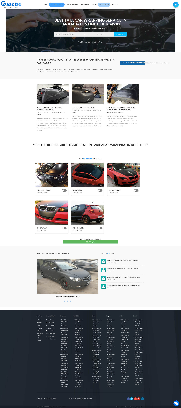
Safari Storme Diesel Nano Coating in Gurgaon (111, 375)
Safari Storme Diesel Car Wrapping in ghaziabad (65, 366)
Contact (40, 328)
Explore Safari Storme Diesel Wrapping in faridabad (133, 63)
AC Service (51, 331)
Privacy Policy (129, 407)
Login (39, 340)
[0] (175, 4)
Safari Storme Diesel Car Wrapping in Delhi (97, 362)
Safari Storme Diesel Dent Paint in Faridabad (79, 331)
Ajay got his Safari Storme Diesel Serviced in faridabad (123, 260)
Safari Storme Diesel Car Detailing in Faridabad (79, 383)
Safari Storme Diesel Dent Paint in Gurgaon (111, 331)
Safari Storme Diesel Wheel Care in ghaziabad (65, 349)
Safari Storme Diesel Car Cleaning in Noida (125, 338)
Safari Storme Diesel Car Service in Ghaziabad (65, 323)
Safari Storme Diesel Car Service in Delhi (97, 323)
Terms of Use (120, 407)
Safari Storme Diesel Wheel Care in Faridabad (79, 349)
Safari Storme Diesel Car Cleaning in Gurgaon (111, 340)
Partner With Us (40, 335)
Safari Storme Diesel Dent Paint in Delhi (97, 330)
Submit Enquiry (90, 242)
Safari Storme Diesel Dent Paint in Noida (125, 330)
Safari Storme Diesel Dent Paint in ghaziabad (65, 331)
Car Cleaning (51, 325)
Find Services (120, 34)
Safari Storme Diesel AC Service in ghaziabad (65, 357)
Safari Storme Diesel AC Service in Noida (125, 353)
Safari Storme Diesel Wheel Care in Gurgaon (111, 349)
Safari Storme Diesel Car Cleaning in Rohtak (139, 340)
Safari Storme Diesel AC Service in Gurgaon (111, 357)
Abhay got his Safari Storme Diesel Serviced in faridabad (123, 285)
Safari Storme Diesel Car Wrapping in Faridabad (79, 366)
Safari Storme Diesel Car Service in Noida (125, 323)
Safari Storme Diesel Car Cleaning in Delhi (97, 338)
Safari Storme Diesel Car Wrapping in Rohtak (139, 364)
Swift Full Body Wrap (67, 262)
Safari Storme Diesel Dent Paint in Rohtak (139, 331)
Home (40, 320)
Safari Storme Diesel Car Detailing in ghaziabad (65, 383)
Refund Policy (139, 407)
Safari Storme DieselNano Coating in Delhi (97, 371)
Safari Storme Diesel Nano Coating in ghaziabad (65, 375)
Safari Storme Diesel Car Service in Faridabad (79, 323)
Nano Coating (52, 336)
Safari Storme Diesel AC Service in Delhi (97, 353)
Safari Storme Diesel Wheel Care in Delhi (97, 346)
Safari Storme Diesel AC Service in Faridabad (79, 357)
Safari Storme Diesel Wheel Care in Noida (125, 346)
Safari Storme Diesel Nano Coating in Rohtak (139, 373)
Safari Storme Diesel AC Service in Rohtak (139, 355)
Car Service (51, 320)
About (40, 322)
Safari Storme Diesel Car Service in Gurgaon (111, 323)
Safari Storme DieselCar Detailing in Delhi (97, 379)
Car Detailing (51, 339)
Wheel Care (51, 328)
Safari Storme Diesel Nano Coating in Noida (125, 371)
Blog (39, 331)
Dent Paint (51, 322)
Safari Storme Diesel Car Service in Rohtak (139, 323)
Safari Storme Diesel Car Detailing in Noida (125, 379)
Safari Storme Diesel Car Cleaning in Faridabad (79, 340)
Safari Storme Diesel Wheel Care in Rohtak (139, 348)
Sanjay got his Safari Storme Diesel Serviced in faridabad (123, 277)
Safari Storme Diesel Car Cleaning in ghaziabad (65, 340)
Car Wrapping (52, 333)
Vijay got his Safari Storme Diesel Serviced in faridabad (123, 268)
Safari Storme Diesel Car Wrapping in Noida (125, 362)
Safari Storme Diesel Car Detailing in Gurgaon (111, 383)
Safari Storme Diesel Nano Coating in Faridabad (79, 375)
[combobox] (71, 34)
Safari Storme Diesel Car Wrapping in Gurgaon (111, 366)
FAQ (39, 325)
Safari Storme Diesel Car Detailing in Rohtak (139, 381)
